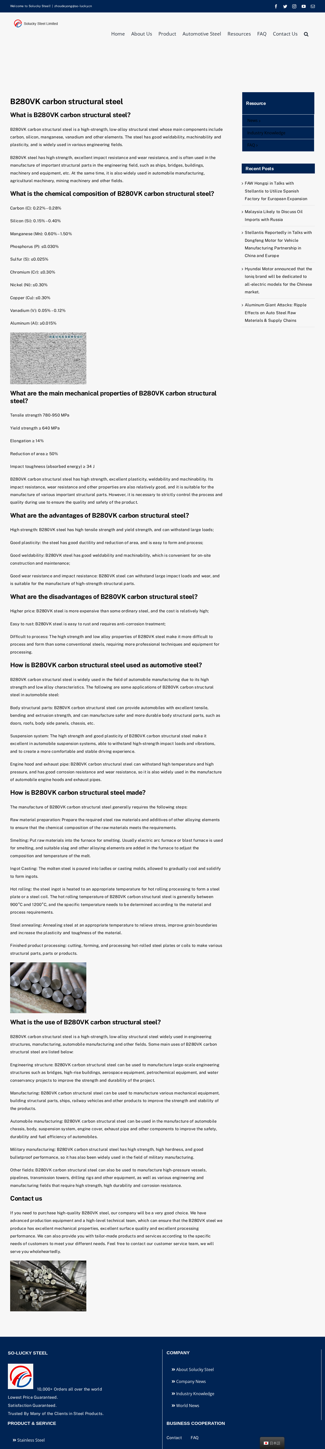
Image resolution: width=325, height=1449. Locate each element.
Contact (175, 1437)
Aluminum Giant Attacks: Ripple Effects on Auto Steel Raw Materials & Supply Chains (275, 312)
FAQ (195, 1437)
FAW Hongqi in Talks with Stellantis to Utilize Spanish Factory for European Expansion (276, 191)
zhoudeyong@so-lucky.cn (73, 6)
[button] (306, 33)
